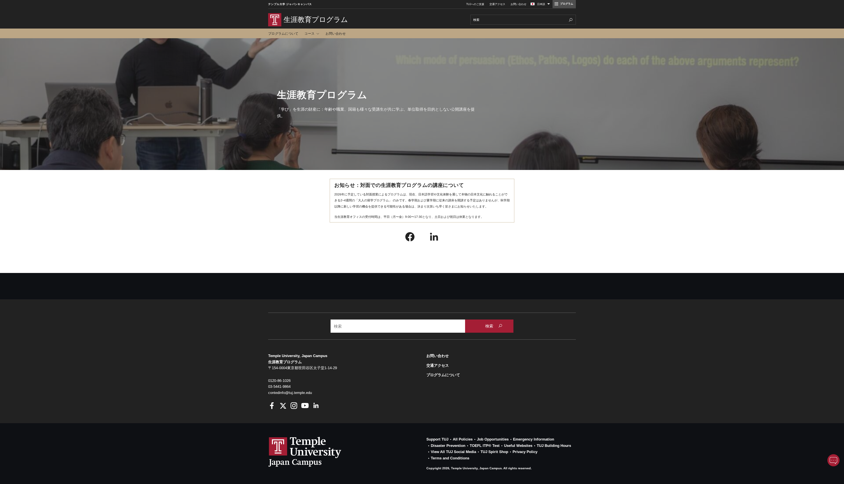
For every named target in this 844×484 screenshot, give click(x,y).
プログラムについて (283, 33)
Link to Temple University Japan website (312, 451)
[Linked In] (316, 406)
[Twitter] (283, 406)
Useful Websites (518, 446)
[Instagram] (294, 406)
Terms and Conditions (450, 458)
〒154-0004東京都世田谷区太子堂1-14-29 (302, 368)
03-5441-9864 (279, 387)
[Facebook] (272, 406)
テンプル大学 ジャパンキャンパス (290, 4)
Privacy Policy (525, 452)
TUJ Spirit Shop (494, 452)
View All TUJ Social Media (453, 452)
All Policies (463, 439)
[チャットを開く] (833, 460)
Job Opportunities (493, 439)
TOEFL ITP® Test (485, 446)
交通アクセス (497, 4)
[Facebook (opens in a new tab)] (409, 237)
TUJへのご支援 (475, 4)
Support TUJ (437, 439)
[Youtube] (305, 406)
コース (309, 33)
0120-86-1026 (279, 381)
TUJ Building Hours (554, 446)
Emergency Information (533, 439)
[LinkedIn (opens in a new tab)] (434, 237)
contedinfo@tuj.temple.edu (290, 393)
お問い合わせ (518, 4)
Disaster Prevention (448, 446)
